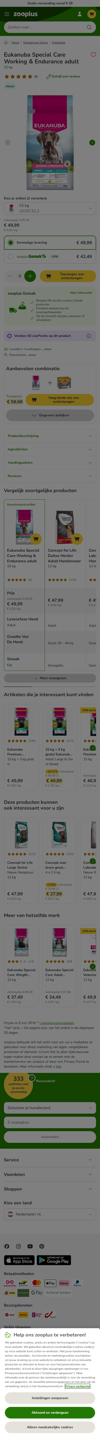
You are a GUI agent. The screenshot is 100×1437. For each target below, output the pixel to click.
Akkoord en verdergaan (50, 1412)
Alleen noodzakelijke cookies (50, 1427)
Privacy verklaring (77, 1386)
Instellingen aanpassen (50, 1398)
